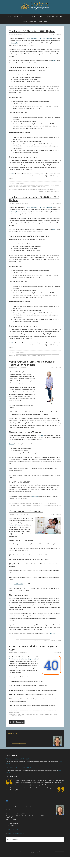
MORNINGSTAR (31, 186)
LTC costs (54, 354)
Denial (17, 639)
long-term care (36, 505)
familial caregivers (40, 354)
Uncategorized (20, 352)
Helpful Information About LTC (24, 189)
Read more (8, 791)
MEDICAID (24, 186)
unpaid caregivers (40, 355)
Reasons (11, 444)
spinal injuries (57, 505)
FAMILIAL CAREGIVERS (40, 185)
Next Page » (19, 722)
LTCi (44, 505)
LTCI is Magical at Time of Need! (18, 767)
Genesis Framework (59, 851)
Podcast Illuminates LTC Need (17, 759)
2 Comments (57, 652)
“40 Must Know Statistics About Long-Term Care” (23, 659)
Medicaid (24, 355)
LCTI (41, 640)
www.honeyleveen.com (15, 715)
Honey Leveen (28, 714)
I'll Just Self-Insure (38, 189)
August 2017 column (15, 525)
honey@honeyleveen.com (19, 743)
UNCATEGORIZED (20, 183)
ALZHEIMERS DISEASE (21, 185)
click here (52, 633)
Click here (12, 173)
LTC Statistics (18, 355)
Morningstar (14, 43)
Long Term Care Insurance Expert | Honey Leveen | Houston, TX (35, 6)
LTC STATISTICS (18, 186)
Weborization (36, 852)
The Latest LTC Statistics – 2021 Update (32, 31)
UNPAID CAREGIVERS (40, 186)
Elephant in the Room (22, 503)
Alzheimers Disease (21, 354)
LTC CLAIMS (48, 185)
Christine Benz (49, 191)
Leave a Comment (56, 34)
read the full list (18, 584)
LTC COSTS (54, 185)
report (54, 60)
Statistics (58, 640)
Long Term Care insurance (24, 505)
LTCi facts (45, 640)
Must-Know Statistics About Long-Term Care (39, 38)
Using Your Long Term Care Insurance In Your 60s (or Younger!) (32, 363)
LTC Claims (48, 354)
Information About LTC (50, 189)
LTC (42, 505)
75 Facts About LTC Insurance (26, 511)
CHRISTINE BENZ (31, 185)
